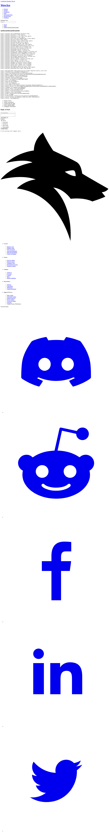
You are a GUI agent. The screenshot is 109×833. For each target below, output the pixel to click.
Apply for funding (11, 254)
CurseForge (4, 1)
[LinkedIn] (56, 726)
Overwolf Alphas (11, 301)
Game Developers (11, 289)
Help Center (10, 295)
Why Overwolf (11, 249)
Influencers (10, 287)
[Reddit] (56, 517)
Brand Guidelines (11, 278)
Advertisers (10, 286)
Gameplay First (11, 263)
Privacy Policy (10, 299)
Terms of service (11, 298)
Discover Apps (11, 262)
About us (9, 272)
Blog (8, 277)
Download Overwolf (12, 264)
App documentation (12, 251)
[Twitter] (56, 831)
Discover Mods (11, 260)
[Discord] (56, 412)
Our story (9, 274)
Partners (9, 284)
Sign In (13, 1)
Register (9, 1)
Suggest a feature (11, 266)
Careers (9, 275)
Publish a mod (10, 248)
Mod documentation (12, 252)
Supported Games (11, 296)
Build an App (10, 246)
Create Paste (4, 128)
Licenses (9, 302)
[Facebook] (56, 621)
